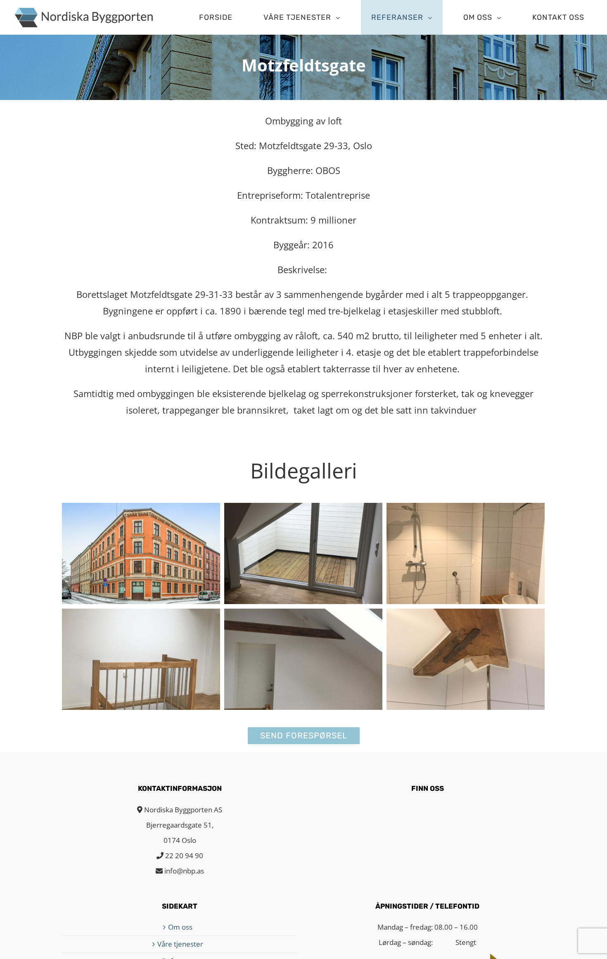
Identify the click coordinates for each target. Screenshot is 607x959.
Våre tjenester (180, 944)
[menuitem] (221, 17)
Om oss (180, 927)
